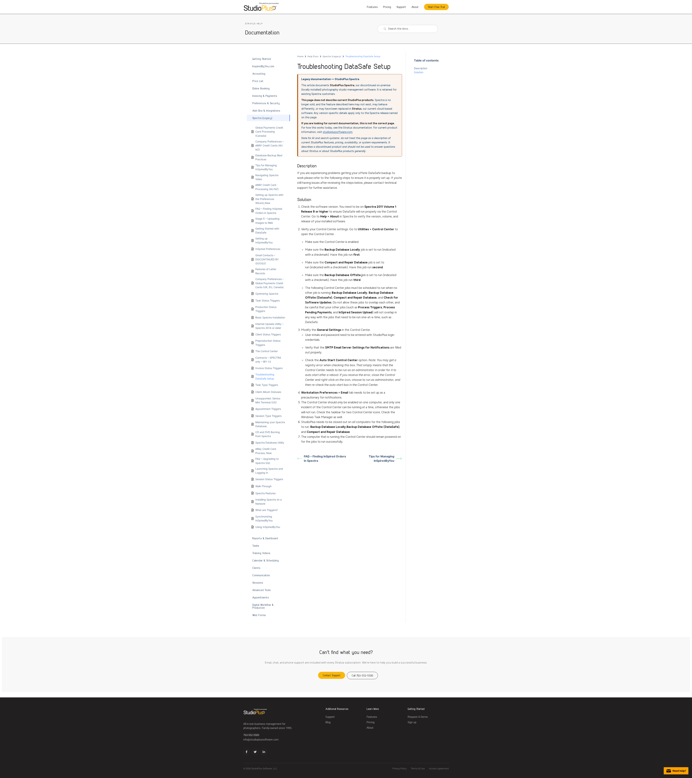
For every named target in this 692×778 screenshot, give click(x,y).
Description (420, 68)
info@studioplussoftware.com (261, 739)
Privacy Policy (399, 768)
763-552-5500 (251, 735)
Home (300, 56)
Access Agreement (439, 768)
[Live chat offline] (676, 770)
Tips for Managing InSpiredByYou (381, 458)
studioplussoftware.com (337, 132)
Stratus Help (254, 23)
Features (372, 7)
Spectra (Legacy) (332, 56)
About (415, 7)
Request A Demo (418, 717)
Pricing (387, 7)
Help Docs (313, 56)
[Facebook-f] (246, 752)
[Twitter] (255, 752)
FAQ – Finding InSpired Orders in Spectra (325, 458)
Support (401, 7)
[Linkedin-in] (264, 752)
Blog (328, 722)
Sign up (412, 722)
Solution (418, 72)
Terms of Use (418, 768)
